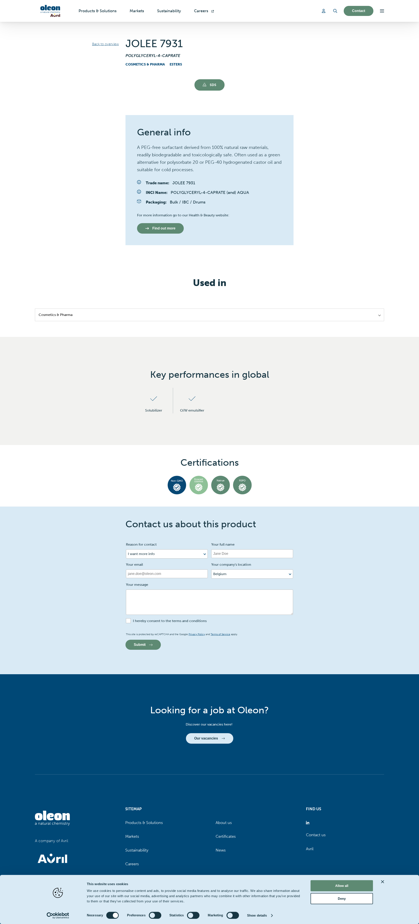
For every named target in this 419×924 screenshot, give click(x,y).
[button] (382, 11)
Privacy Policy (197, 634)
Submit (140, 644)
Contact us (316, 835)
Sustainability (136, 850)
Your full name (223, 544)
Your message (137, 585)
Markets (132, 836)
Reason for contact (141, 544)
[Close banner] (382, 881)
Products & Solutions (144, 822)
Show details (257, 915)
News (221, 850)
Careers (132, 864)
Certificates (226, 836)
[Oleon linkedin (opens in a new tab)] (308, 823)
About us (224, 822)
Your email (134, 564)
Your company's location (231, 564)
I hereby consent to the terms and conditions (170, 621)
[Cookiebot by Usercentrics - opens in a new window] (58, 915)
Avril (309, 848)
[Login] (324, 11)
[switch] (155, 915)
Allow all (341, 886)
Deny (342, 898)
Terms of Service (220, 634)
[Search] (335, 11)
